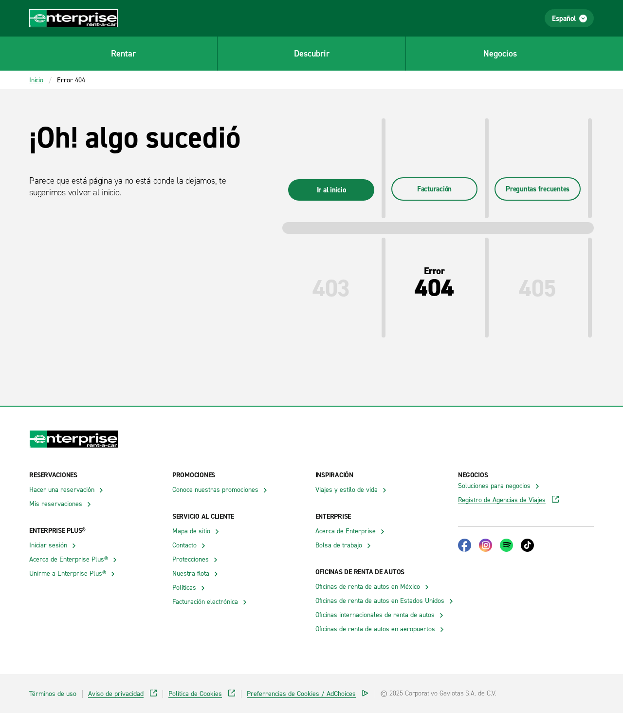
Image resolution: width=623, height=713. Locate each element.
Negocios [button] (500, 53)
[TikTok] (527, 545)
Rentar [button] (123, 53)
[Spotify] (506, 545)
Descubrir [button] (312, 53)
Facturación (434, 188)
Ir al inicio (331, 189)
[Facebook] (464, 545)
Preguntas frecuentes (537, 188)
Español (564, 18)
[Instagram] (485, 545)
